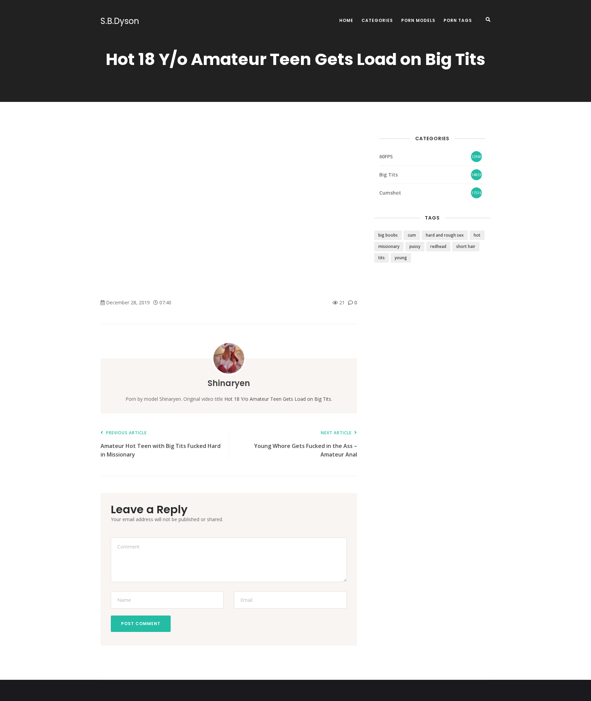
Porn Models (418, 20)
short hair (465, 246)
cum (412, 235)
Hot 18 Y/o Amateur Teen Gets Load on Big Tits (277, 399)
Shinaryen (229, 383)
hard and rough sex (445, 235)
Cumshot (390, 192)
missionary (388, 246)
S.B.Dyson (120, 21)
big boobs (388, 235)
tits (381, 258)
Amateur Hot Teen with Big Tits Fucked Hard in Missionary (161, 444)
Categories (377, 20)
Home (346, 20)
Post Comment (140, 623)
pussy (414, 246)
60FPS (386, 156)
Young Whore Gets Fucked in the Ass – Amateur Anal (305, 444)
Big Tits (388, 174)
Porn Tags (458, 20)
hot (477, 235)
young (401, 258)
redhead (438, 246)
